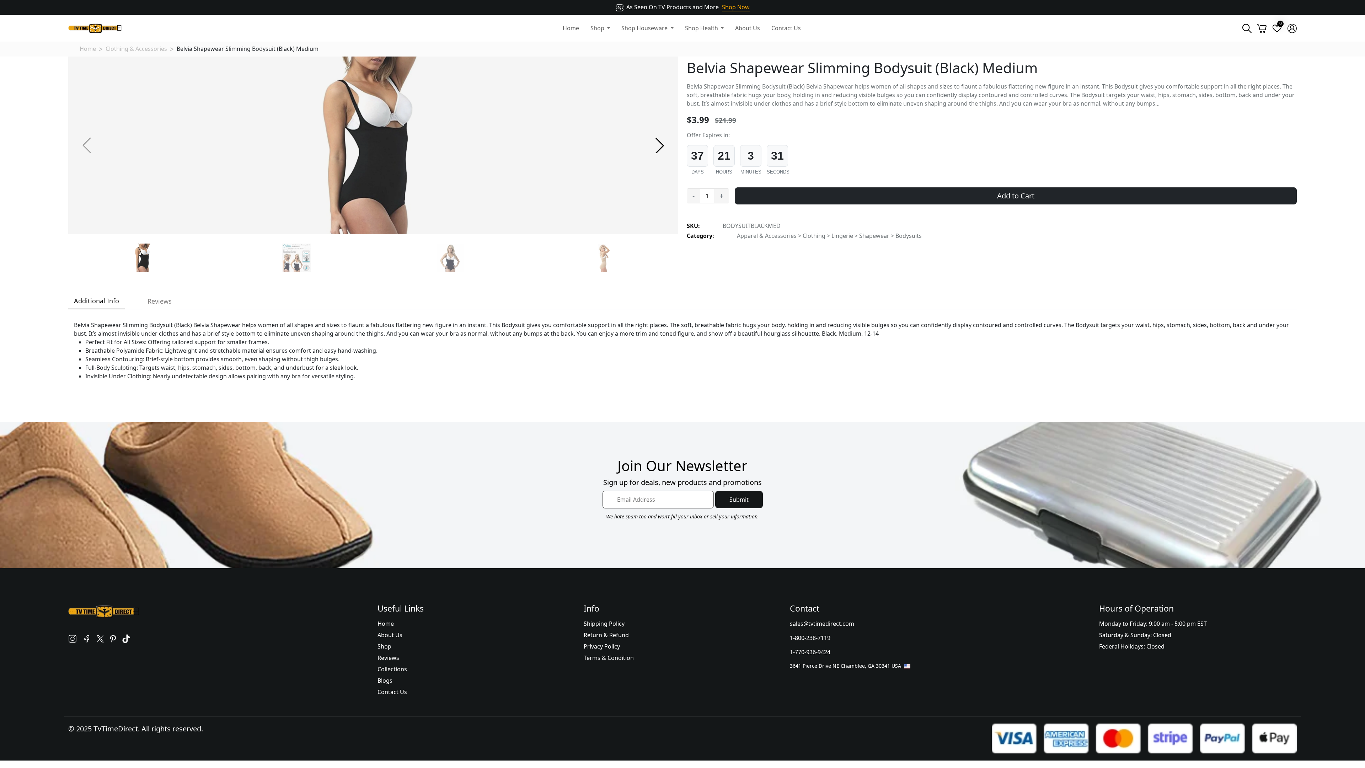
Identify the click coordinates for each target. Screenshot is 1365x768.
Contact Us (786, 28)
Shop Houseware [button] (645, 28)
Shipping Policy (604, 624)
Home (571, 28)
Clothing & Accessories (136, 49)
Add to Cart (1015, 196)
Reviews (388, 658)
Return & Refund (606, 635)
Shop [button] (598, 28)
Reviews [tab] (160, 301)
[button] (660, 145)
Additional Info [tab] (96, 301)
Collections (392, 669)
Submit (739, 499)
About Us (747, 28)
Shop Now (736, 7)
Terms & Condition (609, 658)
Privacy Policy (602, 646)
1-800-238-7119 (810, 638)
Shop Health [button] (702, 28)
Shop (384, 646)
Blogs (385, 680)
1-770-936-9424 (810, 652)
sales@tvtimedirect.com (822, 624)
